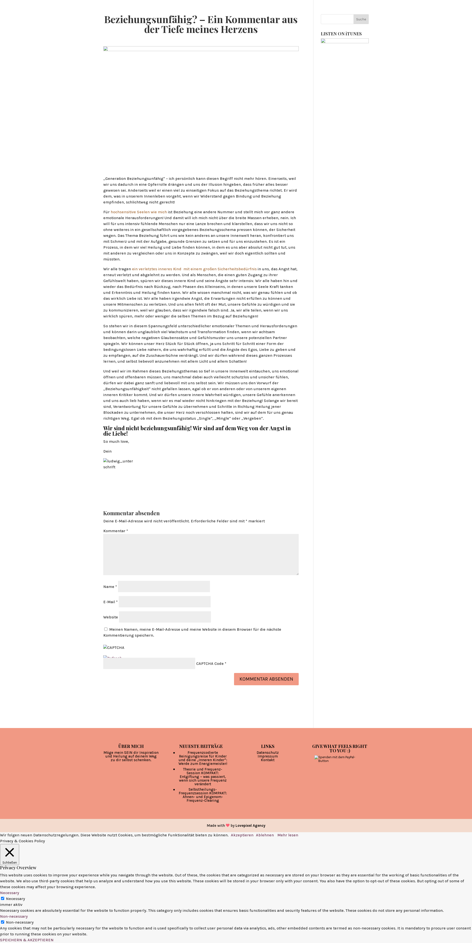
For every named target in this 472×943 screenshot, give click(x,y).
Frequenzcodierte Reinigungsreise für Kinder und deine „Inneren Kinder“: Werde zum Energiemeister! (202, 758)
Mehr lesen (287, 835)
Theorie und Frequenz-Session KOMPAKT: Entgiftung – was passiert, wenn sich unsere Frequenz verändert (203, 776)
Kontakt (268, 760)
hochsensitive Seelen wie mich (138, 212)
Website (110, 617)
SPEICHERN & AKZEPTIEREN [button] (27, 940)
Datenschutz (268, 752)
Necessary (15, 898)
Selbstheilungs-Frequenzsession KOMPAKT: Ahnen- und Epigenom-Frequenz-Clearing (203, 795)
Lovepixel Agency (251, 825)
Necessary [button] (9, 892)
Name (110, 586)
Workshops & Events (349, 14)
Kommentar (115, 531)
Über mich (306, 14)
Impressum (268, 756)
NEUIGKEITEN (395, 14)
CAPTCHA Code (210, 663)
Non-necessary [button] (14, 916)
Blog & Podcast (273, 14)
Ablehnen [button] (265, 835)
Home (245, 14)
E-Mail (110, 602)
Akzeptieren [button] (242, 835)
